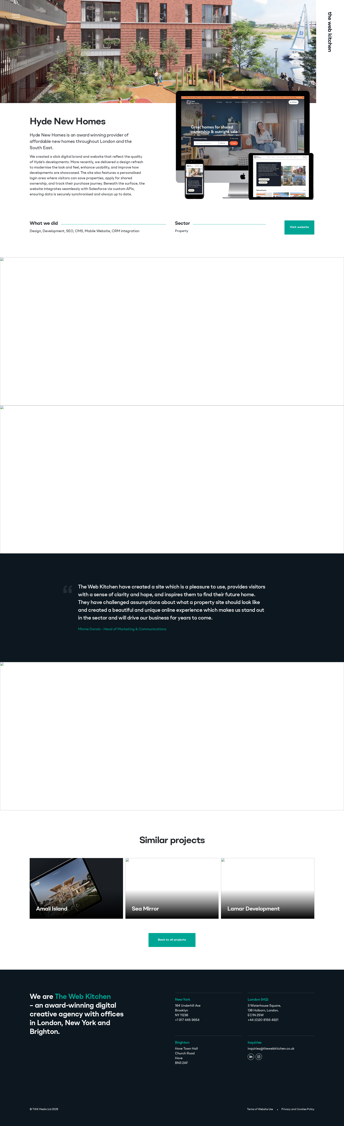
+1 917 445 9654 (187, 1020)
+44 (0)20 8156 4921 (263, 1020)
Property (181, 231)
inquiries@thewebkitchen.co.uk (271, 1048)
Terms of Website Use (260, 1109)
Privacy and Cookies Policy (297, 1109)
